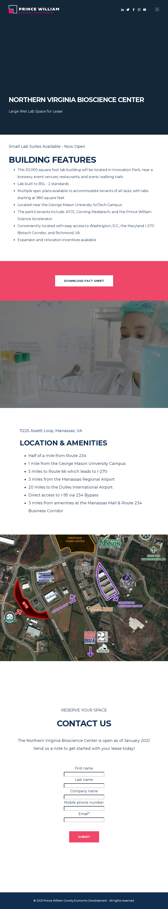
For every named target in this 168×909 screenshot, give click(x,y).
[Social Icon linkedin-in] (123, 9)
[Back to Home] (34, 10)
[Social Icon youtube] (144, 9)
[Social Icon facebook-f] (133, 9)
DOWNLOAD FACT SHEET (84, 280)
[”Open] (157, 9)
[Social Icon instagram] (139, 9)
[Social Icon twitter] (128, 9)
